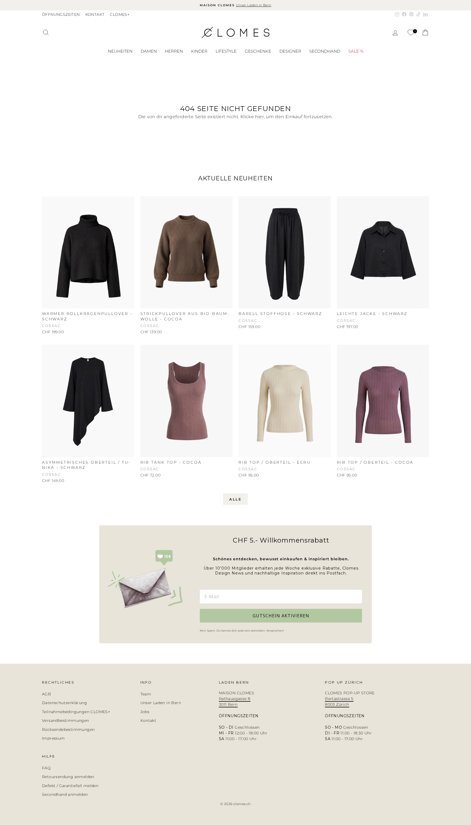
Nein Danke (267, 490)
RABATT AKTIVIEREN (267, 442)
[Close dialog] (324, 362)
